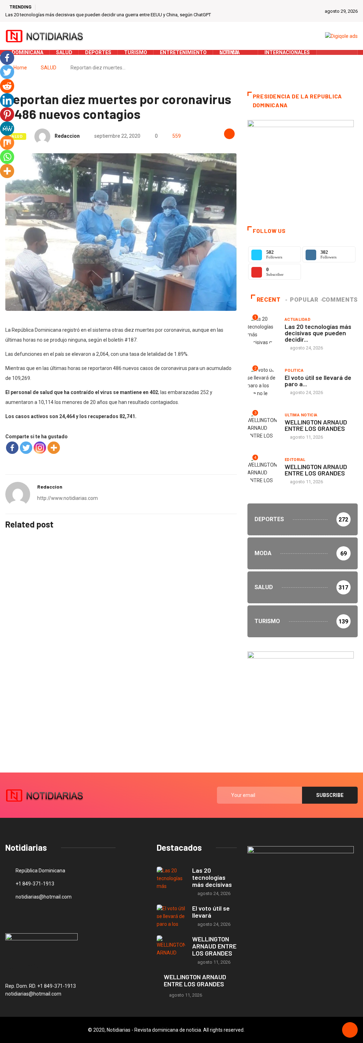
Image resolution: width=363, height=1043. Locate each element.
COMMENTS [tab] (340, 299)
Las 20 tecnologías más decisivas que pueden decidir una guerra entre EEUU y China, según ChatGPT (108, 14)
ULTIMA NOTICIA (301, 415)
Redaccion (67, 136)
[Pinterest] (7, 114)
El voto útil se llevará (211, 911)
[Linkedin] (7, 100)
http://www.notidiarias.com (67, 498)
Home (20, 67)
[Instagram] (40, 447)
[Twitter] (337, 52)
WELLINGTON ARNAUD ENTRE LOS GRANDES (316, 425)
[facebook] (326, 52)
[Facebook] (12, 447)
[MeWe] (7, 128)
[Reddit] (7, 86)
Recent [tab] (269, 299)
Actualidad (298, 319)
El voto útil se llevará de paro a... (318, 381)
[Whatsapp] (7, 157)
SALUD (48, 67)
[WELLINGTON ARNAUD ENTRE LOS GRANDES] (171, 946)
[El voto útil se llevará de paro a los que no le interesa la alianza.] (171, 916)
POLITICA (294, 370)
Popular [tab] (304, 299)
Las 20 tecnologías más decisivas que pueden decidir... (318, 333)
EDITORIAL (295, 459)
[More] (54, 447)
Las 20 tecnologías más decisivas (212, 877)
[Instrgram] (348, 52)
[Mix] (7, 143)
